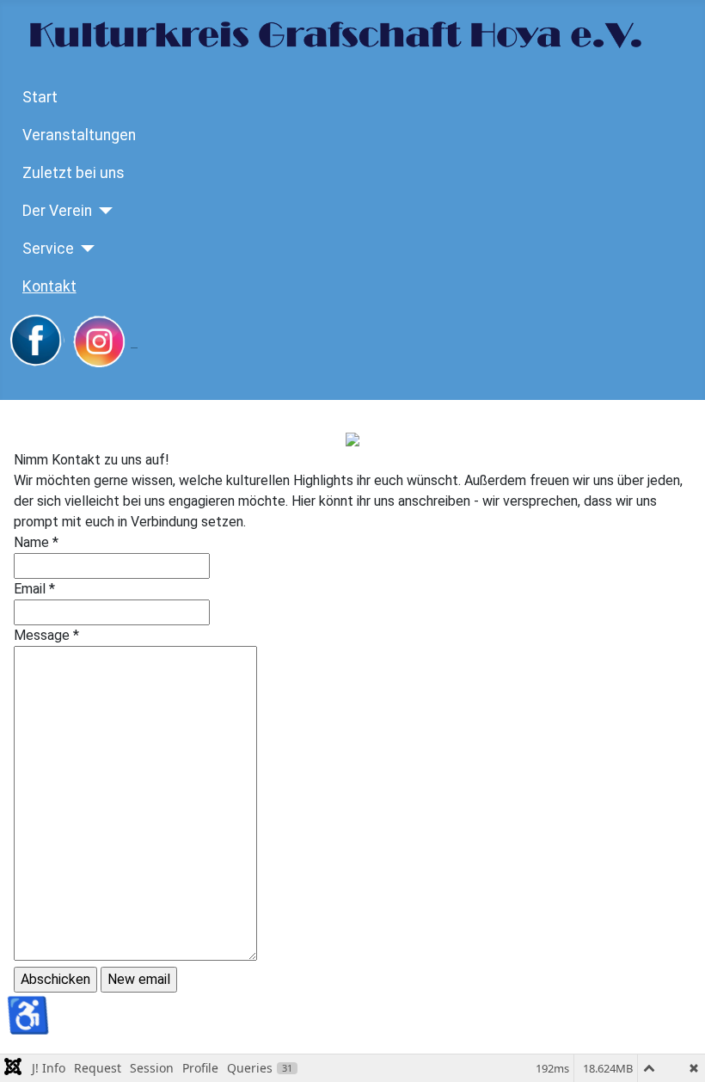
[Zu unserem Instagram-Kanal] (104, 342)
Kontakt (49, 286)
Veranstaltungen (79, 135)
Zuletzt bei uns (73, 172)
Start (40, 97)
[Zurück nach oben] (675, 1050)
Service (48, 248)
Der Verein (57, 210)
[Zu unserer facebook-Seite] (37, 342)
